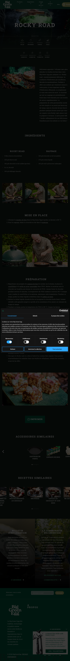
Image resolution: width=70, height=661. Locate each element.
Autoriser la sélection (35, 349)
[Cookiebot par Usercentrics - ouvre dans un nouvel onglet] (60, 311)
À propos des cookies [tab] (57, 316)
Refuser (12, 349)
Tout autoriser (57, 349)
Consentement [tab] (12, 316)
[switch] (26, 341)
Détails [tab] (35, 316)
